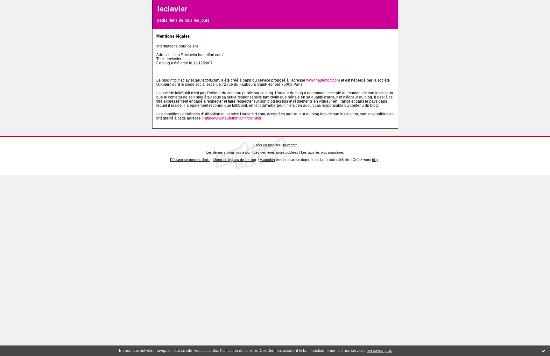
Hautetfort (289, 145)
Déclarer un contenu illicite (190, 160)
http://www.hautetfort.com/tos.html (232, 118)
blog (375, 160)
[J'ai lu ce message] (543, 350)
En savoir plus (379, 350)
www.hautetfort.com (323, 80)
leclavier (172, 9)
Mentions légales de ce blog (234, 160)
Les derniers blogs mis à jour (228, 152)
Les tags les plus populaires (322, 152)
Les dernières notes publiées (276, 152)
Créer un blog (263, 145)
